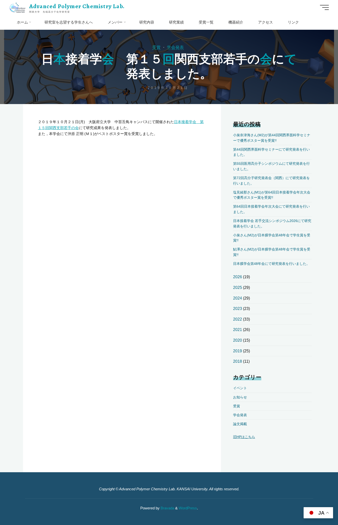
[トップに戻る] (318, 505)
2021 (237, 330)
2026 (237, 277)
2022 (237, 319)
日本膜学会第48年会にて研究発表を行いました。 (271, 264)
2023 (237, 308)
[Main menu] (324, 7)
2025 (237, 287)
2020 (237, 340)
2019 (237, 351)
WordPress (188, 508)
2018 (237, 361)
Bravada (167, 508)
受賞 (156, 47)
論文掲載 (240, 424)
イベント (240, 388)
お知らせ (240, 397)
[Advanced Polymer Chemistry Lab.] (17, 7)
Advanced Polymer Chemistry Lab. (77, 6)
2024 (237, 298)
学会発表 (175, 47)
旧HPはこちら (244, 437)
